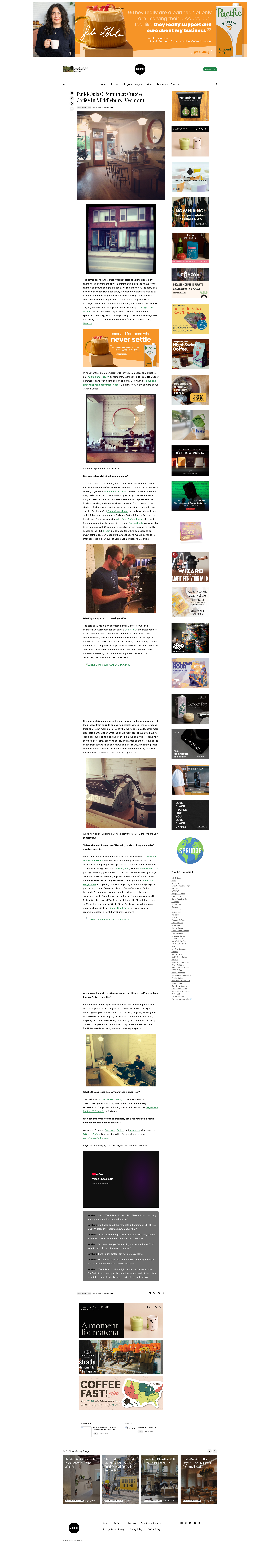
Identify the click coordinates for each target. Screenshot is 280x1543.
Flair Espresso (177, 923)
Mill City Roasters (179, 949)
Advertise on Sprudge (151, 1522)
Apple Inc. (176, 883)
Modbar (175, 952)
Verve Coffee (177, 994)
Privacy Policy (136, 1529)
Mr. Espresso (177, 954)
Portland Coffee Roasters (182, 975)
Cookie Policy (154, 1529)
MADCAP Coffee (179, 941)
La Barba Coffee (178, 936)
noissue (175, 960)
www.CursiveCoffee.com (96, 1138)
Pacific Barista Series (180, 967)
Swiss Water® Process (181, 991)
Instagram (134, 1130)
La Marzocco (177, 938)
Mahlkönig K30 (121, 868)
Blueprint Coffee (178, 894)
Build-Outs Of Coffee (84, 107)
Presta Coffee (177, 978)
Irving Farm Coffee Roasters (130, 519)
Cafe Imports (177, 896)
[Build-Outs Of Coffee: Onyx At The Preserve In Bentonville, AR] (199, 1479)
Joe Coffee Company (180, 931)
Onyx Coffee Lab (179, 965)
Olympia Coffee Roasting (182, 962)
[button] (64, 84)
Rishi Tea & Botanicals (181, 981)
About (105, 1522)
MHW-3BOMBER (179, 944)
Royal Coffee (177, 983)
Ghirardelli (176, 925)
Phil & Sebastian (178, 973)
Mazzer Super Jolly (147, 868)
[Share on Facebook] (71, 93)
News (96, 1433)
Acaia (174, 880)
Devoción (175, 915)
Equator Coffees (178, 920)
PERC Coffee (177, 970)
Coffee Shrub (136, 523)
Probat (107, 531)
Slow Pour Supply (179, 986)
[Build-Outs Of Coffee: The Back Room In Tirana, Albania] (81, 1479)
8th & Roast (176, 878)
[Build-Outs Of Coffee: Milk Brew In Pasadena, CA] (159, 1479)
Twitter (120, 1130)
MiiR (173, 946)
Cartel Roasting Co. (179, 899)
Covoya (175, 907)
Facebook (110, 1130)
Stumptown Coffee (179, 988)
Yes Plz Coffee (178, 996)
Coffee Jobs (131, 1522)
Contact (116, 1522)
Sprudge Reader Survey (113, 1529)
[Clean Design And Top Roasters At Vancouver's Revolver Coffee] (99, 1429)
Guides (140, 1431)
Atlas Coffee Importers (181, 886)
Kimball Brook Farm (119, 908)
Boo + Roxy (131, 629)
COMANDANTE (178, 904)
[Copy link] (71, 108)
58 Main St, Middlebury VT (112, 1099)
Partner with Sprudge (181, 999)
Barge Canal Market (117, 511)
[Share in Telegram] (71, 103)
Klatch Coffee (177, 933)
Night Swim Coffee (179, 957)
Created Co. (176, 909)
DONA (174, 917)
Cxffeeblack (176, 912)
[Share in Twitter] (71, 98)
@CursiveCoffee (91, 1134)
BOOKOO (175, 891)
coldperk (175, 902)
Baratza (175, 888)
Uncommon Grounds (115, 491)
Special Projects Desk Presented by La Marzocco (81, 69)
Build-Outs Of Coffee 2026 (74, 1501)
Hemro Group (177, 928)
